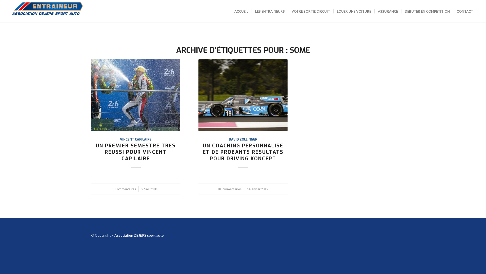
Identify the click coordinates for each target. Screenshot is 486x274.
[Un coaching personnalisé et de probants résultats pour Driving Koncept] (243, 95)
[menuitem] (241, 11)
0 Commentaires (124, 189)
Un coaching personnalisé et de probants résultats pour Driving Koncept (243, 152)
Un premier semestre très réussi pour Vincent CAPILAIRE (136, 152)
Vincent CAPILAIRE (135, 139)
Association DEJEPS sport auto (139, 235)
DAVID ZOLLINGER (243, 139)
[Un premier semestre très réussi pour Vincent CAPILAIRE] (135, 95)
